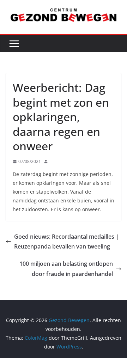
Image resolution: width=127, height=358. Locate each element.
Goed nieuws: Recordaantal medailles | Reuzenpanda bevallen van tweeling (66, 242)
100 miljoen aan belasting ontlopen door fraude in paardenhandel (66, 269)
